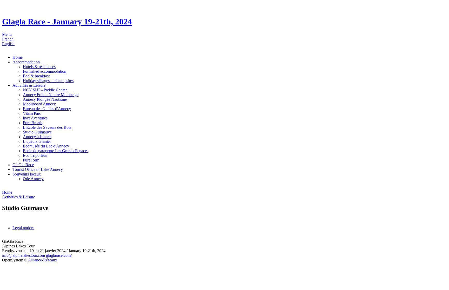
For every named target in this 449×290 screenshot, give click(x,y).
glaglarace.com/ (59, 255)
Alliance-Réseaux (42, 260)
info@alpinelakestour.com (23, 255)
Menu (7, 34)
